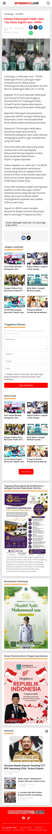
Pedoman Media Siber (37, 830)
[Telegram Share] (40, 27)
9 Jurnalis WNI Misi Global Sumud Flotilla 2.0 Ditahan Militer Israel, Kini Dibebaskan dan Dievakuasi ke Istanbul (31, 793)
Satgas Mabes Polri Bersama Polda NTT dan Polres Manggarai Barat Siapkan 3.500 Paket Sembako (14, 289)
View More (26, 471)
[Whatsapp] (31, 33)
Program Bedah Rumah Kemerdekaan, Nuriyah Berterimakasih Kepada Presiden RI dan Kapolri (37, 311)
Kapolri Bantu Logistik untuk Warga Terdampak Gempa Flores (37, 267)
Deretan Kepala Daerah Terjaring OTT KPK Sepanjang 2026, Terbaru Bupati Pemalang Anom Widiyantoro (24, 767)
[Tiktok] (29, 238)
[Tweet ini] (36, 27)
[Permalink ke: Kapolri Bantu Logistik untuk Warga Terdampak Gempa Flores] (37, 258)
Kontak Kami (19, 830)
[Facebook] (23, 238)
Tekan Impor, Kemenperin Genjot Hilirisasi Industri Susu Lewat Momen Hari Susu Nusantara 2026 (31, 779)
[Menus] (4, 3)
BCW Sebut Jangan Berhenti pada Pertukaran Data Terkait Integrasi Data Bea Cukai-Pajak (37, 289)
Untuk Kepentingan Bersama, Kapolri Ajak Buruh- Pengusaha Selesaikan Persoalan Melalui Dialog (14, 311)
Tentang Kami (26, 827)
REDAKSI (38, 827)
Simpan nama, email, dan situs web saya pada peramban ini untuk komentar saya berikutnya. (23, 377)
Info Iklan (6, 830)
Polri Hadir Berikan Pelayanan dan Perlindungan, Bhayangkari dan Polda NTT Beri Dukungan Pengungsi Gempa (13, 267)
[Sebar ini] (31, 27)
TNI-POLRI (15, 32)
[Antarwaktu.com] (26, 3)
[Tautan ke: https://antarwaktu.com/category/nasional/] (46, 731)
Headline (7, 32)
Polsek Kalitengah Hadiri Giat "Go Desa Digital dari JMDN (25, 223)
